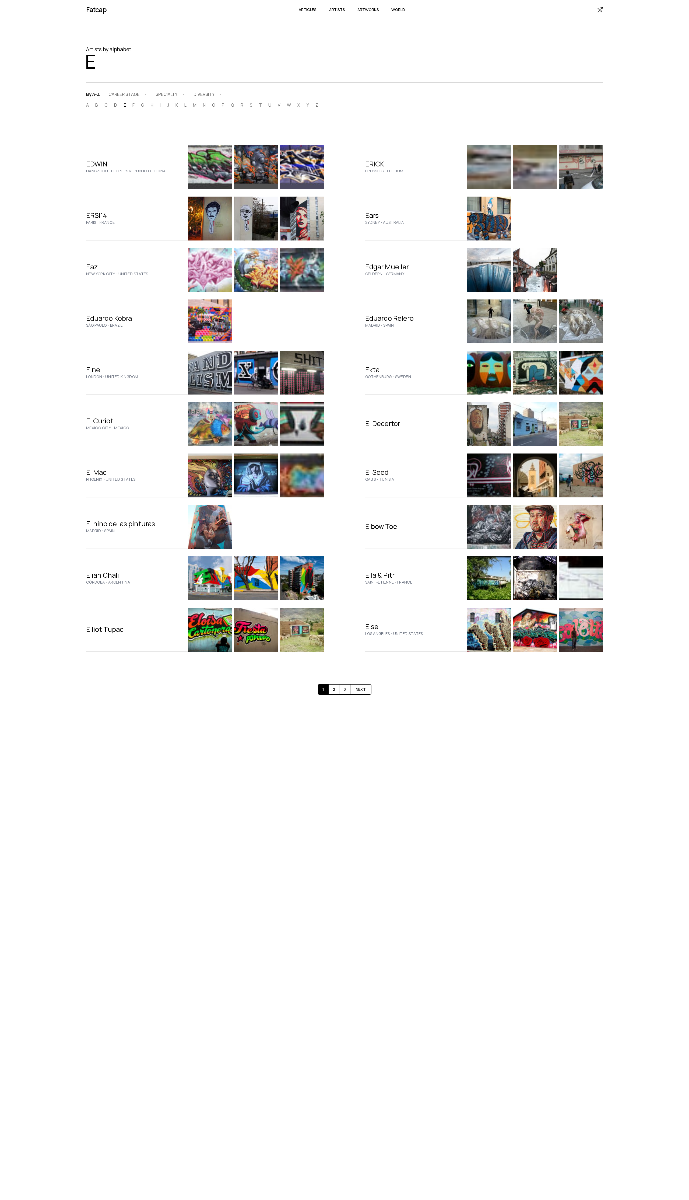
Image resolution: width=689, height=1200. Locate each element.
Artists (337, 9)
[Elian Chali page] (210, 578)
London (94, 376)
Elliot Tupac (105, 629)
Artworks (368, 9)
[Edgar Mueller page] (489, 270)
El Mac (96, 472)
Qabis (370, 479)
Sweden (403, 376)
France (107, 222)
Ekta (372, 369)
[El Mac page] (210, 475)
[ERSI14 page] (210, 218)
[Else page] (489, 630)
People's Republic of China (138, 171)
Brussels (374, 171)
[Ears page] (489, 218)
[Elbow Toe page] (489, 527)
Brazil (116, 325)
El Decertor (382, 423)
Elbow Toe (381, 526)
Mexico (121, 427)
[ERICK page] (489, 167)
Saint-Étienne (379, 582)
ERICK (374, 164)
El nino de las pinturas (120, 523)
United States (133, 273)
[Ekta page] (489, 373)
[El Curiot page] (210, 424)
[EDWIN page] (210, 167)
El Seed (377, 472)
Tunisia (386, 479)
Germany (395, 273)
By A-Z (93, 94)
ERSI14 (96, 215)
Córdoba (95, 582)
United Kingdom (121, 376)
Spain (388, 325)
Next (361, 689)
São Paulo (96, 325)
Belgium (395, 171)
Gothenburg (378, 376)
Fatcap (96, 9)
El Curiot (99, 420)
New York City (100, 273)
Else (371, 626)
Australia (393, 222)
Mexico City (98, 427)
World (398, 9)
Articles (308, 9)
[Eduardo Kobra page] (210, 321)
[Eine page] (210, 373)
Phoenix (94, 479)
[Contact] (600, 9)
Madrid (372, 325)
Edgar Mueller (387, 266)
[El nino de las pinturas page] (210, 527)
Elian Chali (102, 575)
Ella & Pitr (380, 575)
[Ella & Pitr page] (489, 578)
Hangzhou (97, 171)
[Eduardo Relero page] (489, 321)
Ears (372, 215)
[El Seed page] (489, 475)
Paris (91, 222)
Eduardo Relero (389, 318)
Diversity (204, 94)
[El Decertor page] (489, 424)
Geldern (374, 273)
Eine (93, 369)
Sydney (372, 222)
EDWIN (96, 164)
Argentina (119, 582)
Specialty (166, 94)
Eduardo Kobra (109, 318)
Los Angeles (377, 633)
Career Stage (123, 94)
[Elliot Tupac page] (210, 630)
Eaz (92, 266)
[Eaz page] (210, 270)
